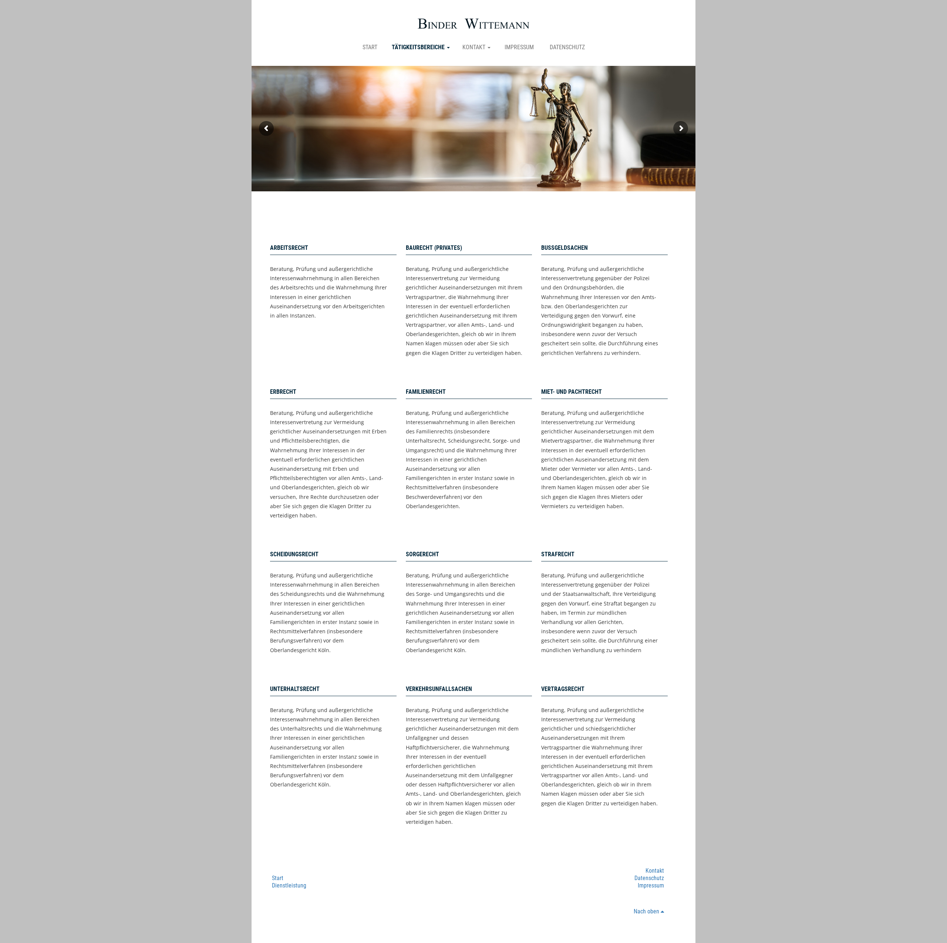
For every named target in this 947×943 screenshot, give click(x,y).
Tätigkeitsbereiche (419, 47)
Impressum (519, 47)
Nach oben (647, 911)
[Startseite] (473, 24)
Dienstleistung (289, 885)
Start (370, 47)
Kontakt (474, 47)
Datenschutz (567, 47)
